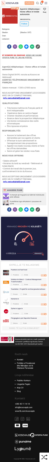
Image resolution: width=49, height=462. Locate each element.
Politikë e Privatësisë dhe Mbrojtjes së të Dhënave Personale (26, 365)
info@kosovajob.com (23, 407)
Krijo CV (20, 388)
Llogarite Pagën (23, 384)
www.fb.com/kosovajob (25, 411)
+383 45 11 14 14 (22, 404)
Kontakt (20, 360)
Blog (19, 391)
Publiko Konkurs (23, 380)
